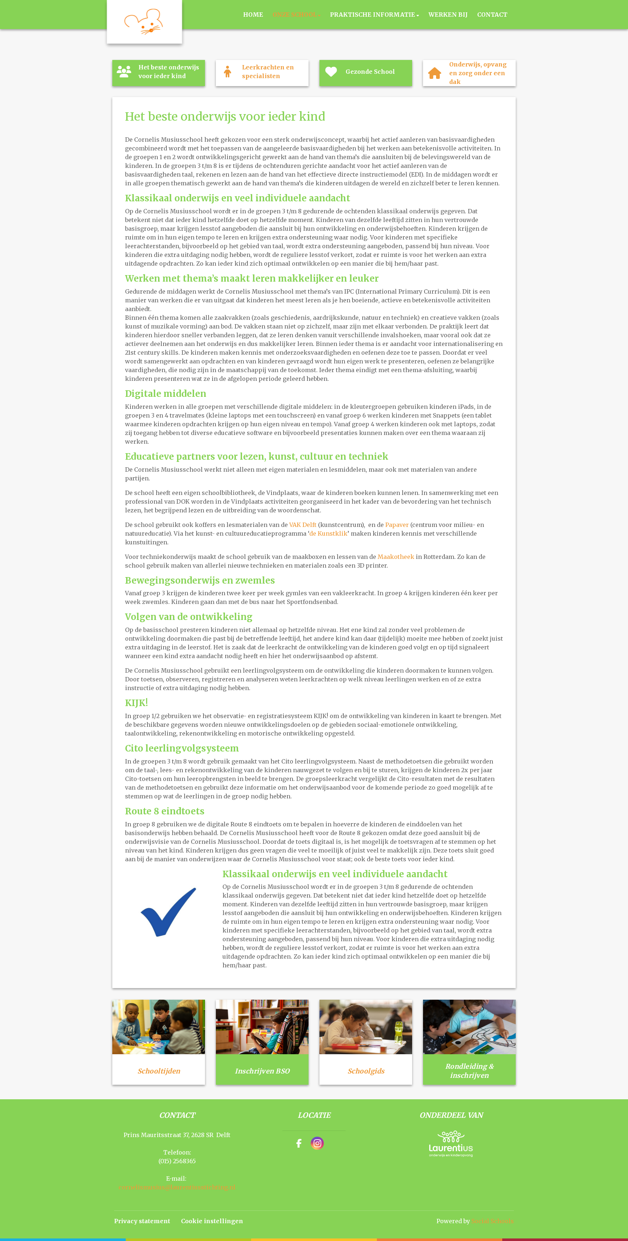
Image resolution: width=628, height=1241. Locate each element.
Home (253, 14)
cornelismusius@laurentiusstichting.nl (177, 1187)
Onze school (295, 14)
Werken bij (448, 14)
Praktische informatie (373, 14)
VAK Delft (303, 524)
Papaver (397, 524)
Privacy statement (142, 1221)
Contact (492, 14)
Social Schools (492, 1221)
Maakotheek (396, 556)
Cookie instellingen (212, 1221)
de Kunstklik (328, 533)
